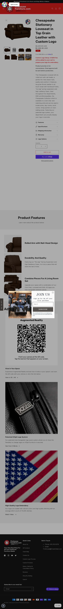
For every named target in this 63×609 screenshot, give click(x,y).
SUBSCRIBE (43, 309)
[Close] (53, 292)
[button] (4, 4)
